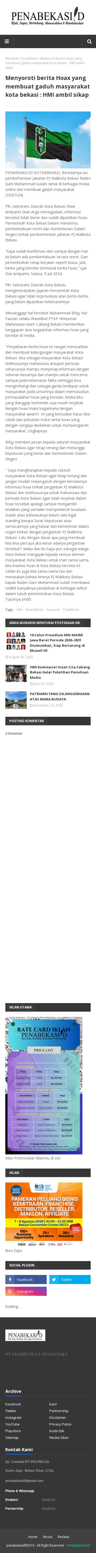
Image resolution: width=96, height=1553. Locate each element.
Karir (53, 1404)
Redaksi (63, 1537)
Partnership (59, 1410)
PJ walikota (29, 58)
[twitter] (70, 1279)
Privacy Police (60, 1424)
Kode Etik (56, 1430)
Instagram (13, 1417)
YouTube (12, 1424)
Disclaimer (57, 1417)
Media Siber (59, 1437)
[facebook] (26, 1279)
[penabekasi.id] (48, 25)
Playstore (13, 1430)
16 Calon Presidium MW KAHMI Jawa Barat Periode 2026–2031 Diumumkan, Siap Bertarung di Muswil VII (57, 643)
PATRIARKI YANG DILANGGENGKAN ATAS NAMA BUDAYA (60, 696)
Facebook (13, 1404)
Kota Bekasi (34, 609)
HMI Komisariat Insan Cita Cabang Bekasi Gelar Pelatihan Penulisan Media (60, 672)
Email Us (48, 1500)
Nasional (53, 609)
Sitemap (12, 1437)
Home (33, 1537)
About (47, 1537)
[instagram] (26, 1291)
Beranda (11, 58)
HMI (19, 609)
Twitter (10, 1410)
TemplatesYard (78, 1545)
